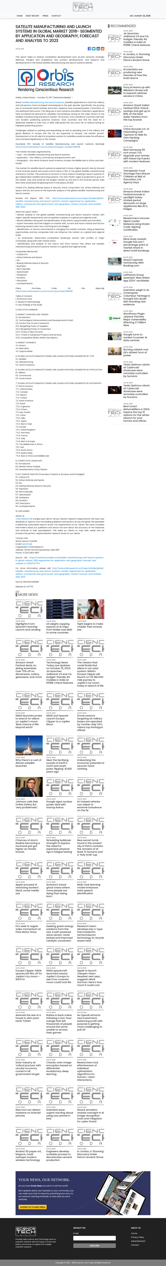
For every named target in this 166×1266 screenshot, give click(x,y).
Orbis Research (23, 518)
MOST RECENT (32, 15)
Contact (135, 1245)
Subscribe (94, 1245)
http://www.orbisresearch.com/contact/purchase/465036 (44, 291)
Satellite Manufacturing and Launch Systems (43, 102)
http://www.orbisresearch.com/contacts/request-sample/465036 (48, 147)
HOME (19, 15)
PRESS (45, 15)
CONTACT (56, 15)
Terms (134, 1233)
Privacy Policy (137, 1237)
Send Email (27, 544)
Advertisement (138, 1241)
